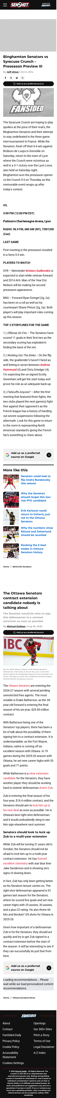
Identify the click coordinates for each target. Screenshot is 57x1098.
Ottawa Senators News (24, 998)
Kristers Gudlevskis (38, 270)
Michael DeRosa (16, 626)
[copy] (22, 78)
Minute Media (21, 1071)
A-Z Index (40, 1052)
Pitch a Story (41, 1035)
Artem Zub (46, 787)
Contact (8, 1029)
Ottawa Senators (19, 685)
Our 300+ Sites (43, 1029)
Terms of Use (42, 1041)
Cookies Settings (13, 1063)
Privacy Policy (11, 1041)
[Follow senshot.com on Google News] (49, 455)
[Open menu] (5, 5)
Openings (39, 1023)
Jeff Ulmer (13, 72)
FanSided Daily (12, 1035)
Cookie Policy (11, 1047)
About (6, 1023)
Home (6, 566)
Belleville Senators (22, 566)
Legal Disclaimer (44, 1047)
